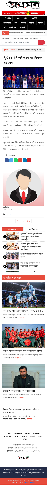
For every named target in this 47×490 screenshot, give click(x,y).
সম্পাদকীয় (23, 27)
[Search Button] (41, 42)
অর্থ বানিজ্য (23, 439)
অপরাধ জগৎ (7, 436)
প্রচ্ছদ (18, 18)
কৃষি (16, 23)
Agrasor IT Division (29, 482)
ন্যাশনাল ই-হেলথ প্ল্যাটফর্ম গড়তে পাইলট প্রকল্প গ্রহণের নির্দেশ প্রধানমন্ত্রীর (31, 236)
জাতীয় (25, 18)
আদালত (40, 436)
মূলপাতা (6, 50)
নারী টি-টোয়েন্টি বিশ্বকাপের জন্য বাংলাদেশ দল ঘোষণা (22, 351)
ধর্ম (4, 27)
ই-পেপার (8, 18)
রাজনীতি (34, 18)
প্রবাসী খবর (12, 27)
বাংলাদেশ (24, 436)
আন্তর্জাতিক (7, 23)
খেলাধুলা (23, 23)
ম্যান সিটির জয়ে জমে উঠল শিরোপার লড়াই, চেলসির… (23, 311)
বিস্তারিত (22, 317)
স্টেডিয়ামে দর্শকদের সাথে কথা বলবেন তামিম (19, 391)
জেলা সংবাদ (36, 434)
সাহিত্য (40, 23)
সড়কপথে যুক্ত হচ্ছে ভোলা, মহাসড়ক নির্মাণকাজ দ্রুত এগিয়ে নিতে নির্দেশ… (31, 247)
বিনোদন (31, 23)
